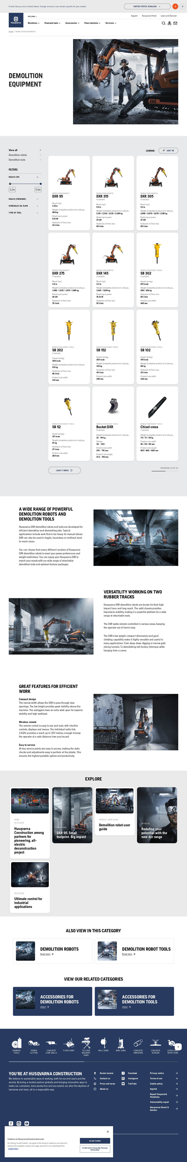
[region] (59, 1141)
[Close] (108, 1131)
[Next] (178, 1046)
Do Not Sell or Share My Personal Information (95, 1149)
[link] (16, 20)
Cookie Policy (13, 1149)
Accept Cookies (95, 1141)
